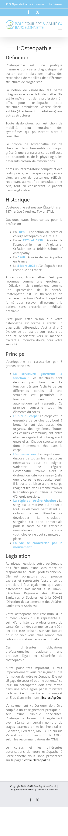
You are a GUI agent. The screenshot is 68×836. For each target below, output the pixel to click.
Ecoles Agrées (51, 698)
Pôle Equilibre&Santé (45, 786)
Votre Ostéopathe (37, 760)
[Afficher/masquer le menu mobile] (60, 31)
